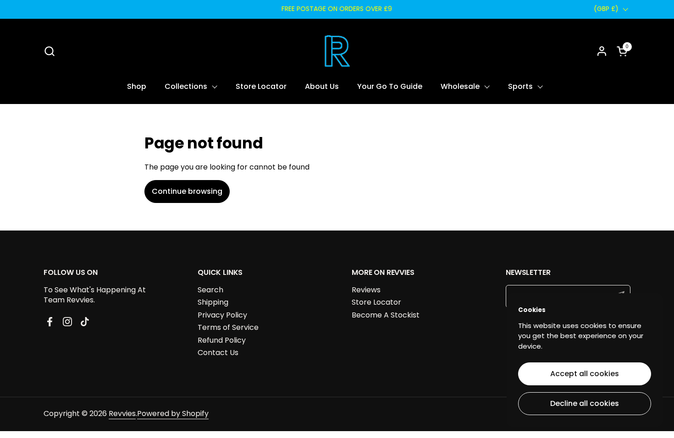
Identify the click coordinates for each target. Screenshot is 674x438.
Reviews (366, 290)
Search (210, 290)
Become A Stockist (386, 315)
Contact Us (218, 352)
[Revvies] (337, 51)
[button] (49, 51)
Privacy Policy (222, 315)
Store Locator (376, 302)
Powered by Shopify (173, 413)
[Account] (602, 51)
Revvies (122, 413)
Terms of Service (228, 327)
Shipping (213, 302)
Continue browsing (187, 191)
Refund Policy (222, 340)
